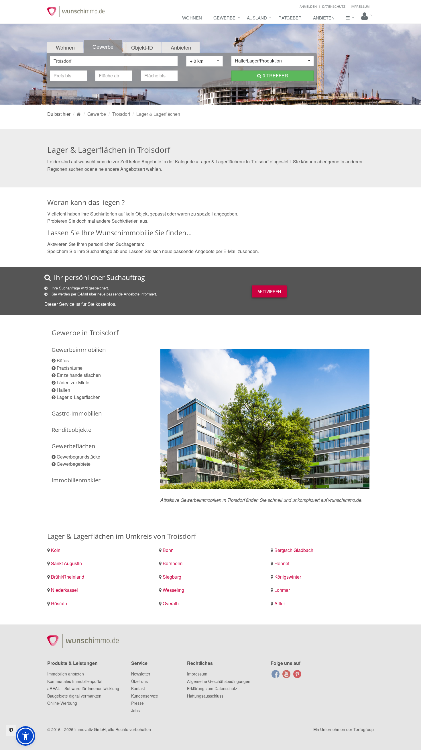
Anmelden (308, 6)
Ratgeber (290, 18)
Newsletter (140, 674)
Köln (55, 550)
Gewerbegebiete (74, 464)
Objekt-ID (142, 47)
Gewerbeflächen (73, 446)
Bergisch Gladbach (293, 550)
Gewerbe (224, 18)
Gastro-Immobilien (77, 413)
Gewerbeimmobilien (79, 350)
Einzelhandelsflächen (79, 375)
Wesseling (173, 590)
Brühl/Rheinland (67, 576)
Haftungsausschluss (205, 696)
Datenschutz (333, 6)
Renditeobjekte (71, 430)
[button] (25, 736)
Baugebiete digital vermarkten (74, 696)
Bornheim (172, 563)
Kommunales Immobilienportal (74, 681)
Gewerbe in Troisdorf (85, 332)
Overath (171, 603)
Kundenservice (144, 696)
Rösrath (59, 603)
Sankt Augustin (66, 563)
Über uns (139, 681)
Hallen (63, 390)
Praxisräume (69, 368)
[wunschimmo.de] (79, 114)
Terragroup (363, 729)
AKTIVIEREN (269, 291)
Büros (63, 360)
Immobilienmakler (76, 480)
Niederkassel (64, 590)
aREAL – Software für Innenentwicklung (83, 688)
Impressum (360, 6)
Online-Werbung (62, 703)
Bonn (168, 550)
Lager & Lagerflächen (79, 397)
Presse (137, 703)
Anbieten (324, 18)
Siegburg (172, 576)
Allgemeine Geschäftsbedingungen (218, 681)
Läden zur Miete (73, 382)
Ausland (257, 18)
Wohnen (192, 18)
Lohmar (282, 590)
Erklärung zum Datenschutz (212, 688)
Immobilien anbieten (65, 674)
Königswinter (287, 576)
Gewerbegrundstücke (78, 456)
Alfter (279, 603)
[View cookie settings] (11, 730)
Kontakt (138, 688)
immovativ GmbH (90, 729)
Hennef (281, 563)
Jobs (135, 710)
